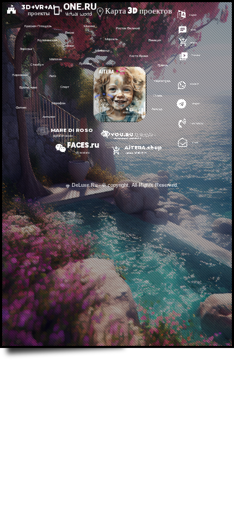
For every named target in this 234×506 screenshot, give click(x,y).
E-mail (195, 142)
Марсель (111, 39)
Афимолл (102, 50)
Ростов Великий (128, 28)
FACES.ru (82, 145)
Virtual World (78, 14)
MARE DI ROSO (72, 130)
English (192, 15)
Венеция (155, 40)
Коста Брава (139, 56)
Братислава (28, 87)
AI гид (193, 29)
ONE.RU (80, 6)
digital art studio (63, 135)
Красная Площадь (38, 26)
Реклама (196, 55)
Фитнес (21, 107)
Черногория (162, 81)
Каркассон (20, 75)
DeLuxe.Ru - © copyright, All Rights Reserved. (125, 185)
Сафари (68, 45)
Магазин (56, 59)
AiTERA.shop (141, 147)
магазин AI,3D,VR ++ (136, 152)
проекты (39, 13)
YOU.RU (122, 134)
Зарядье (26, 49)
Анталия (48, 117)
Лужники (85, 63)
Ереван (163, 65)
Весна (69, 32)
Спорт (64, 87)
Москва (89, 26)
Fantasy (157, 109)
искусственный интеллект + (127, 138)
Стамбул (37, 64)
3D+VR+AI (35, 7)
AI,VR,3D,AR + (144, 135)
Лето (52, 76)
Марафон (58, 103)
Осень (157, 95)
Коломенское (47, 40)
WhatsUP (194, 84)
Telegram (196, 103)
